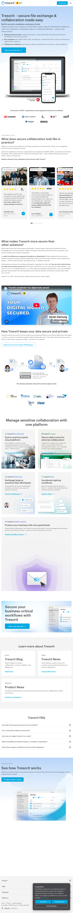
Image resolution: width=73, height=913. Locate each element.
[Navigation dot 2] (36, 223)
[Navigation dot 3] (38, 223)
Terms (3, 903)
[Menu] (71, 3)
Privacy (8, 903)
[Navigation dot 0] (31, 223)
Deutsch (14, 908)
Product (4, 881)
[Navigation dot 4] (40, 223)
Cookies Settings (51, 906)
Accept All (43, 902)
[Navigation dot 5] (42, 223)
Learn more (44, 898)
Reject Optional (59, 902)
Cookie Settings (17, 903)
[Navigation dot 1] (34, 223)
